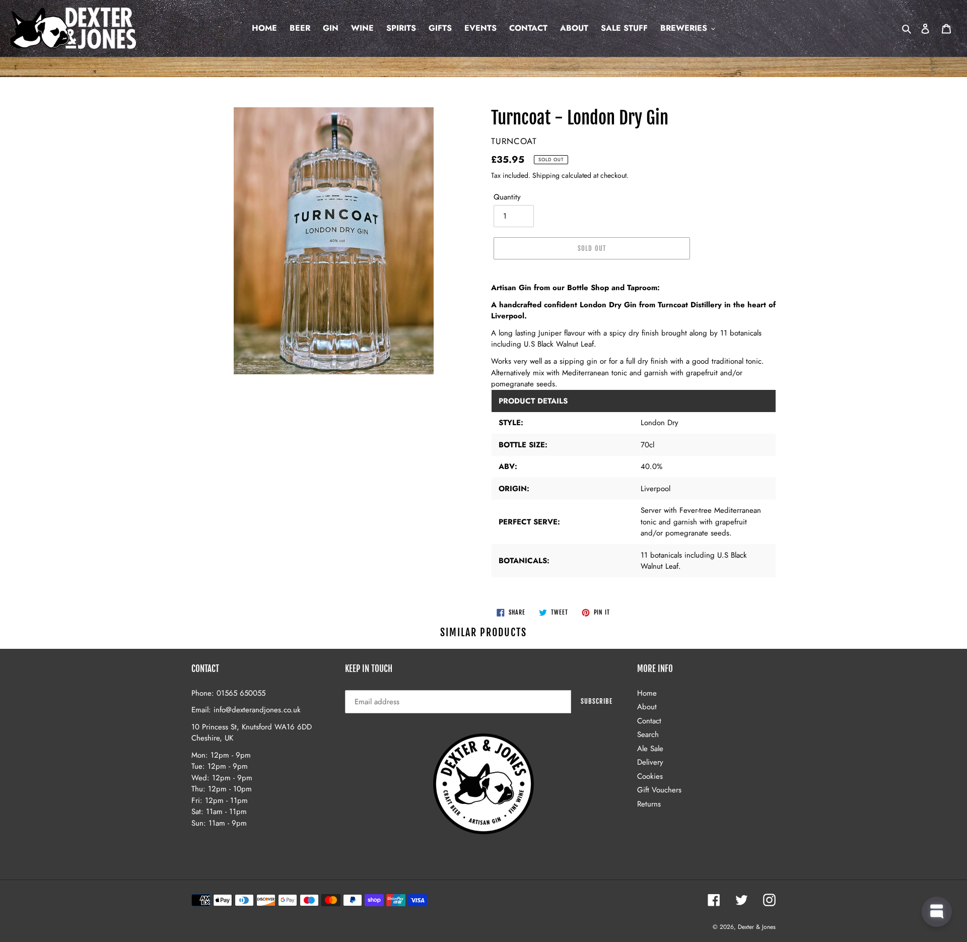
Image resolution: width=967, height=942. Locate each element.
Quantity (507, 197)
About (647, 706)
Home (647, 693)
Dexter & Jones (757, 926)
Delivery (650, 762)
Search (648, 734)
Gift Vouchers (659, 789)
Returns (649, 804)
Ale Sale (650, 748)
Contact (649, 720)
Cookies (650, 776)
